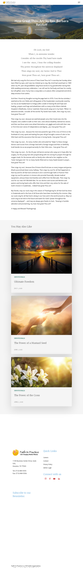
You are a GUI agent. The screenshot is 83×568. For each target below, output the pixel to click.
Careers (45, 457)
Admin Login (47, 468)
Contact (45, 461)
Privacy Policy (47, 464)
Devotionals (41, 15)
